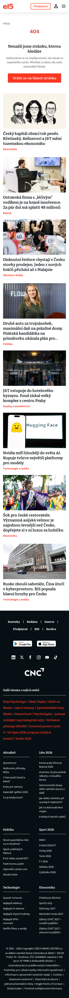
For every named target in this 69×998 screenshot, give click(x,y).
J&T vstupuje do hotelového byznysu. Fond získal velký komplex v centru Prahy (28, 395)
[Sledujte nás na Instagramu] (39, 657)
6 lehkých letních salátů (52, 816)
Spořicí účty (45, 903)
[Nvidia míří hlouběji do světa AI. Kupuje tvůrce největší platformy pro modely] (34, 430)
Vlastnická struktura (46, 979)
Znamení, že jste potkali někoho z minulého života (52, 775)
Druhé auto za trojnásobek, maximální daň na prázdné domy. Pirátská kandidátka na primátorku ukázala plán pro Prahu (33, 331)
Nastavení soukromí (20, 979)
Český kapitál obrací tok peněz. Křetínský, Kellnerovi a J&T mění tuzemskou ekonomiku (32, 138)
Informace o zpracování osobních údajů (27, 974)
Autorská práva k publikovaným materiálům (33, 965)
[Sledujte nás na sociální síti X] (22, 657)
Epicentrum (9, 763)
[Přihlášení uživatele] (56, 6)
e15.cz (6, 23)
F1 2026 (43, 861)
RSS (36, 629)
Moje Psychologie (14, 701)
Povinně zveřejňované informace (43, 988)
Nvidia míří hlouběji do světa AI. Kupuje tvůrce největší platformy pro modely (33, 458)
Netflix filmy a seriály (15, 928)
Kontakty (14, 622)
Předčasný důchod (49, 897)
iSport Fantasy (24, 708)
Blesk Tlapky (37, 701)
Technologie (11, 887)
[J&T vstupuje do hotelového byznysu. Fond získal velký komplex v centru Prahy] (34, 368)
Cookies (57, 974)
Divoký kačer (10, 874)
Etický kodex (14, 988)
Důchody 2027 (47, 908)
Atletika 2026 (46, 866)
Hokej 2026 (45, 850)
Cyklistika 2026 (47, 872)
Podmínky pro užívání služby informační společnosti (33, 970)
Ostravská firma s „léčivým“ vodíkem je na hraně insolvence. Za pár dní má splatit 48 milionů (32, 202)
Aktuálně (9, 752)
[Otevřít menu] (63, 6)
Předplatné (20, 629)
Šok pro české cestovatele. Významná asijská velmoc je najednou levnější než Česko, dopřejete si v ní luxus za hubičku (33, 522)
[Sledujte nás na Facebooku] (30, 657)
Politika (8, 829)
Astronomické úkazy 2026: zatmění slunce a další (52, 789)
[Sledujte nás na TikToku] (56, 657)
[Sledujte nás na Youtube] (47, 657)
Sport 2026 (46, 829)
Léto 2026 (45, 752)
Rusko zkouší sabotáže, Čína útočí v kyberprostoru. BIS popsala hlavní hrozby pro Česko (33, 589)
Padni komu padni (13, 863)
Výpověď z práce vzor (15, 869)
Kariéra (51, 629)
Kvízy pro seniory (13, 786)
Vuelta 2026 (23, 738)
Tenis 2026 (45, 856)
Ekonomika (47, 887)
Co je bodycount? (13, 797)
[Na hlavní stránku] (8, 6)
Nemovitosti (23, 714)
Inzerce (49, 622)
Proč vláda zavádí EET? (16, 858)
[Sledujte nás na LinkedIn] (13, 657)
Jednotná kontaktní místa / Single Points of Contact (33, 984)
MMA (42, 840)
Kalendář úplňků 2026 (15, 792)
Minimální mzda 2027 (51, 914)
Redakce (32, 622)
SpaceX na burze (12, 897)
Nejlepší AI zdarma (13, 908)
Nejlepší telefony (12, 903)
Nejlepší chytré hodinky (16, 914)
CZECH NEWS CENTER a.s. (48, 948)
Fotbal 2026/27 (47, 845)
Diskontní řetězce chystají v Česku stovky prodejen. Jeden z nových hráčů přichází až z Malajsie (34, 264)
